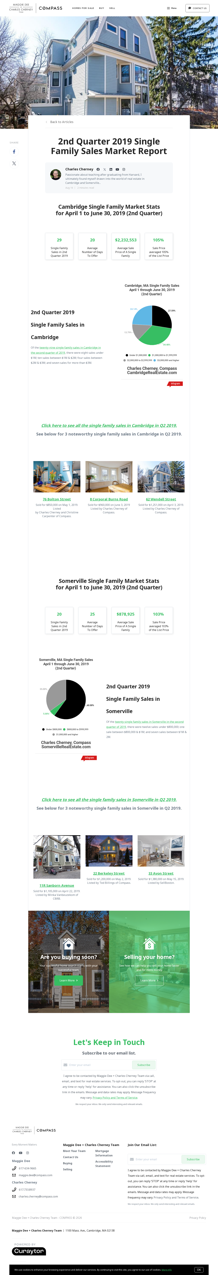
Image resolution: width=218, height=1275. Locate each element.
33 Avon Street (161, 873)
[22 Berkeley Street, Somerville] (109, 851)
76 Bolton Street (57, 499)
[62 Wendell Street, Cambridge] (161, 476)
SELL (112, 8)
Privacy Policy (197, 1218)
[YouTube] (20, 1153)
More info (167, 1269)
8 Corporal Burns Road (109, 499)
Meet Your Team (74, 1151)
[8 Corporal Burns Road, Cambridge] (109, 476)
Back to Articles (61, 122)
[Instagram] (27, 1153)
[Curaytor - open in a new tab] (29, 1254)
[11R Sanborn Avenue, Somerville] (56, 857)
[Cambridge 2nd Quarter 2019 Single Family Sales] (152, 335)
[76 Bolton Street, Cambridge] (56, 476)
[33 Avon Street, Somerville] (161, 851)
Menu (173, 8)
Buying (67, 1163)
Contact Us (70, 1157)
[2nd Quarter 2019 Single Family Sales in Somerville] (66, 709)
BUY (101, 8)
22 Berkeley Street (109, 873)
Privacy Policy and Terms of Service (115, 1098)
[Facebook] (13, 1153)
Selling (67, 1169)
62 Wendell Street (161, 499)
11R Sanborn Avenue (57, 885)
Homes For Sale (83, 8)
